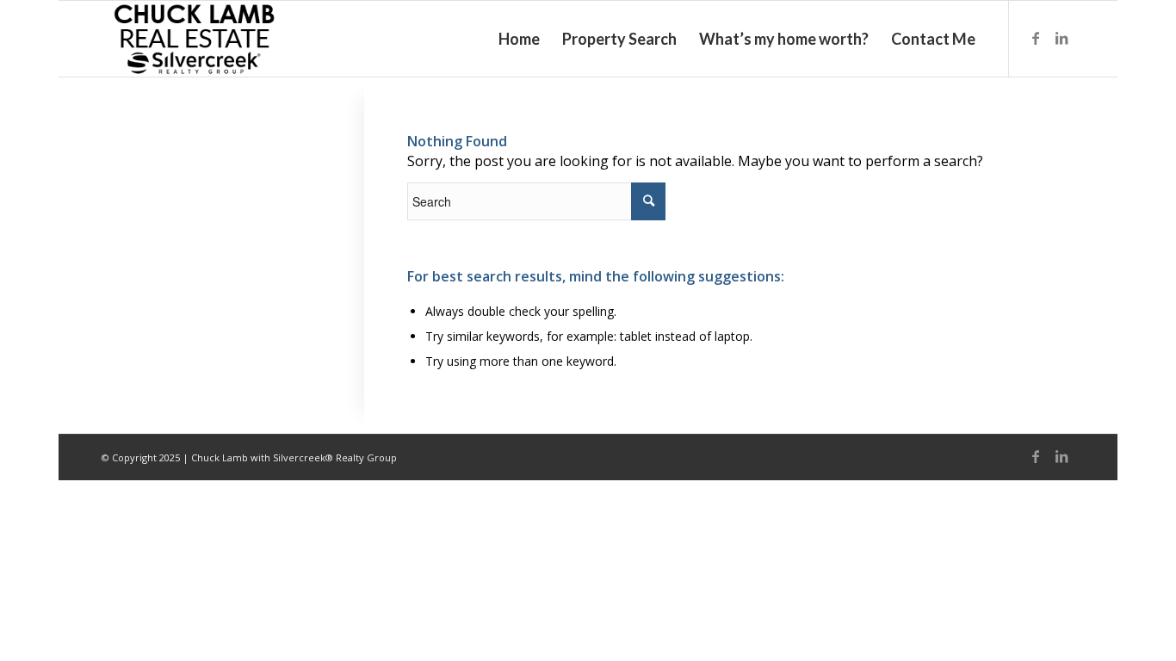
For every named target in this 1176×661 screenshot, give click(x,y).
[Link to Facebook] (1036, 38)
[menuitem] (519, 39)
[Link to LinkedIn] (1061, 38)
